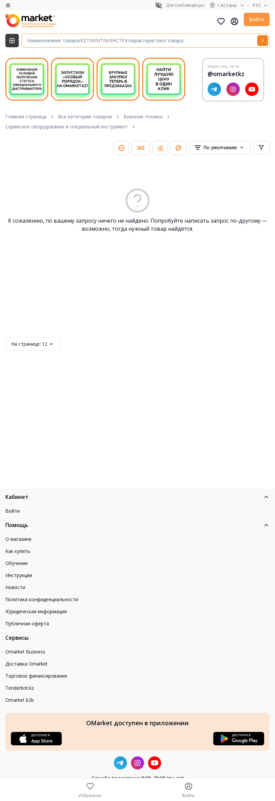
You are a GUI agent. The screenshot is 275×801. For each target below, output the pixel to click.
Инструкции (18, 575)
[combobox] (219, 147)
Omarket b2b (19, 700)
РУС (257, 5)
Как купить (17, 551)
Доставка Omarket (26, 664)
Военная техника (143, 116)
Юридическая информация (36, 611)
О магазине (18, 539)
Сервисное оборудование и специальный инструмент (66, 126)
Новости (15, 587)
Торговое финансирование (36, 676)
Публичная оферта (27, 623)
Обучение (16, 563)
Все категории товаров (85, 116)
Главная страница (26, 116)
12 (29, 344)
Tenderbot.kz (19, 688)
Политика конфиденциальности (41, 599)
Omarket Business (25, 651)
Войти (256, 19)
